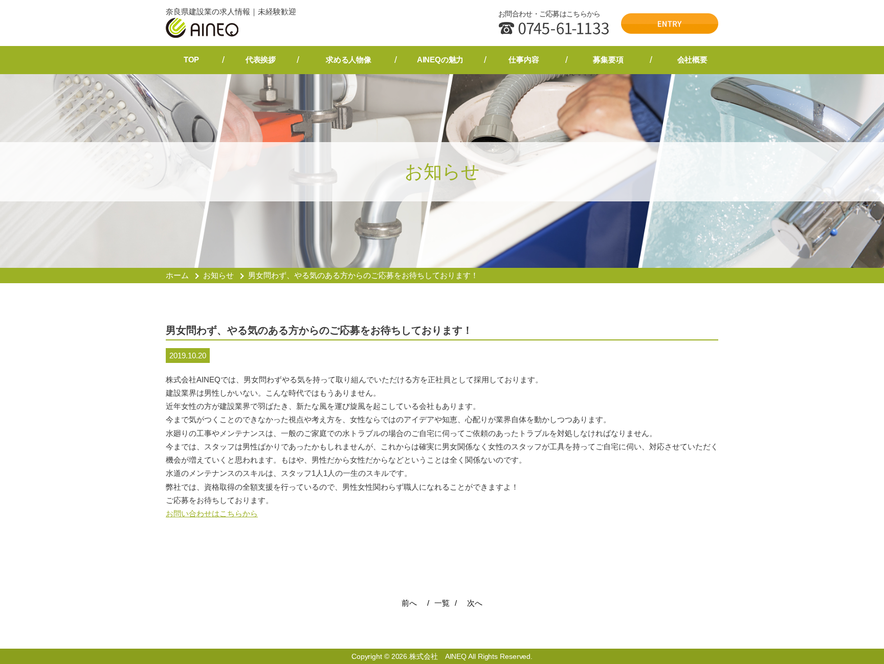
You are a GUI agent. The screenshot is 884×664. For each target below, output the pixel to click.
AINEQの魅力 (440, 59)
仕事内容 (524, 59)
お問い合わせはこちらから (212, 513)
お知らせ (218, 275)
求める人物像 (348, 59)
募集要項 (608, 59)
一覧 (442, 603)
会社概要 (692, 59)
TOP (191, 59)
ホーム (177, 275)
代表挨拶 (261, 59)
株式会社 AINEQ (438, 656)
